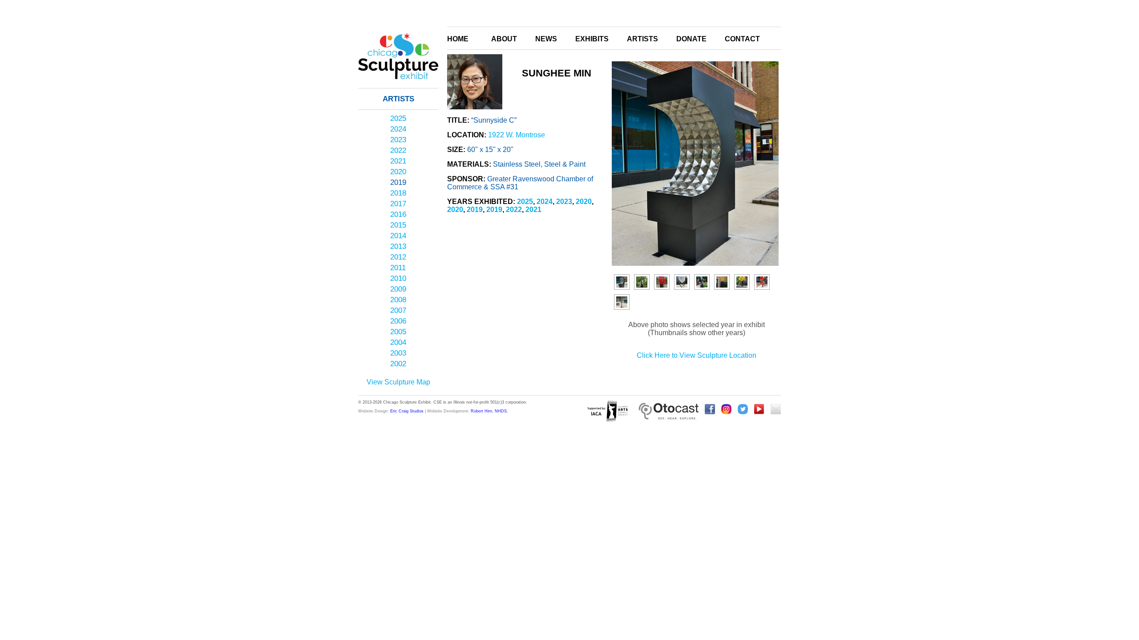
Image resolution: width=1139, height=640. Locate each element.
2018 (398, 193)
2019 (398, 182)
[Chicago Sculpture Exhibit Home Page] (398, 90)
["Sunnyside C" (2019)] (621, 282)
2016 (398, 214)
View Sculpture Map (398, 382)
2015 (398, 225)
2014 (398, 236)
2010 (398, 278)
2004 (398, 342)
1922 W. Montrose (516, 135)
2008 (398, 300)
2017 (398, 204)
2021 (398, 161)
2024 (398, 129)
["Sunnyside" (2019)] (641, 282)
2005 (398, 332)
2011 (398, 268)
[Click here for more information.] (668, 412)
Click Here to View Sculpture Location (696, 355)
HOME (458, 39)
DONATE (691, 39)
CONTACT (742, 39)
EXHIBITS (592, 39)
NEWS (546, 39)
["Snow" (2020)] (681, 282)
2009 (398, 289)
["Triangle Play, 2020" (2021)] (701, 282)
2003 (398, 353)
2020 (398, 172)
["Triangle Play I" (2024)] (761, 282)
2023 (398, 140)
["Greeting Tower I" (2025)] (621, 302)
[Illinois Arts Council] (607, 412)
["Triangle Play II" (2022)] (721, 282)
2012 (398, 257)
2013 (398, 246)
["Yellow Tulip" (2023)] (741, 282)
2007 (398, 310)
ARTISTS (642, 39)
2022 (398, 150)
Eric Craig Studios (407, 411)
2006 (398, 321)
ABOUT (504, 39)
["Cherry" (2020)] (661, 282)
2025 (398, 118)
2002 (398, 364)
